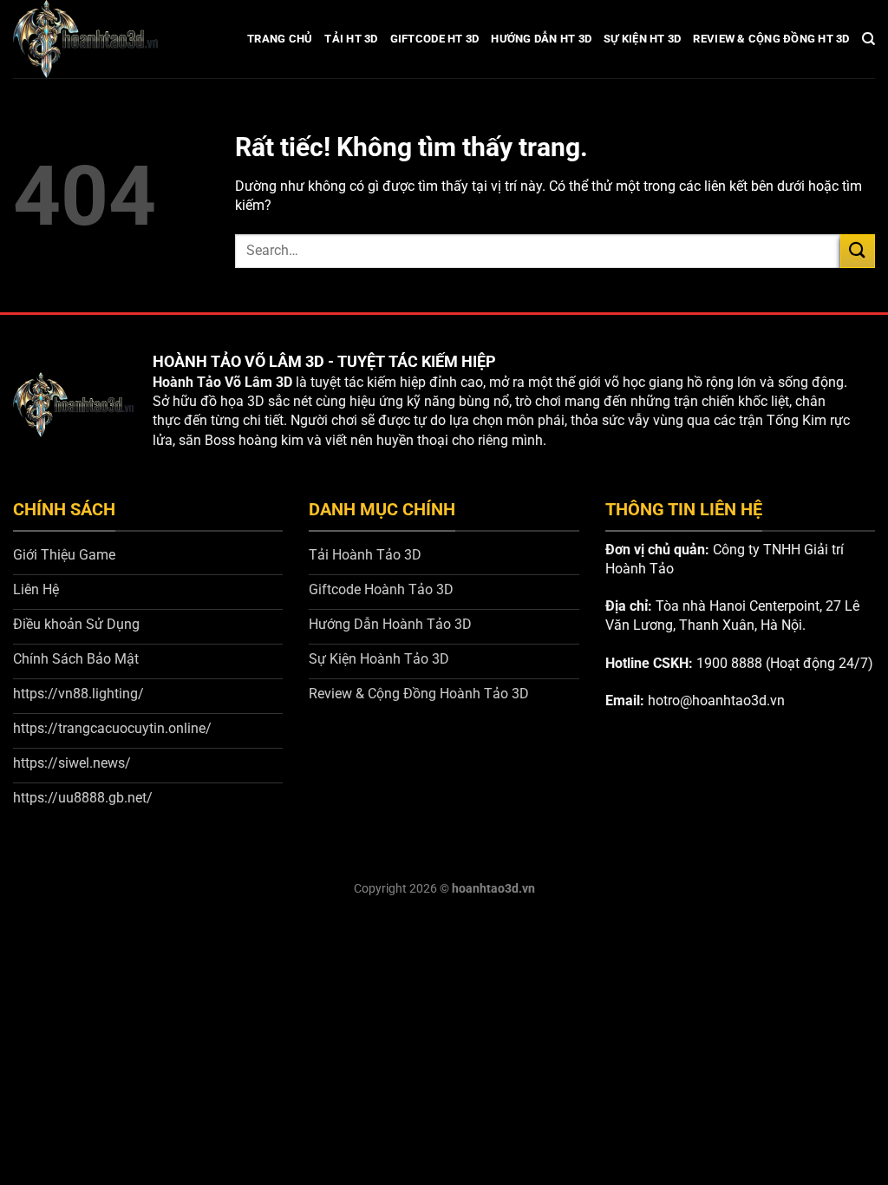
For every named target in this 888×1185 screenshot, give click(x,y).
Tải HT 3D (350, 38)
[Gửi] (857, 251)
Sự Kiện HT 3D (642, 38)
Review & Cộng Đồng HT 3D (771, 38)
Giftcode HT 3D (435, 38)
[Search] (868, 39)
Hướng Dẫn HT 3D (541, 38)
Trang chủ (279, 38)
